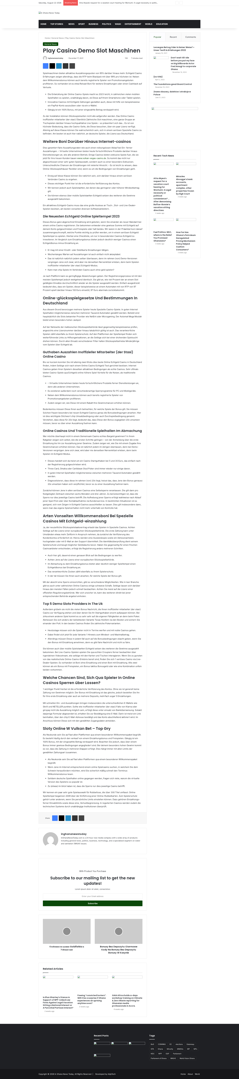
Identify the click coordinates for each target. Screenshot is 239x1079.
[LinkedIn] (59, 66)
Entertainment (133, 24)
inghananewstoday (55, 58)
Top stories (56, 24)
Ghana (160, 1049)
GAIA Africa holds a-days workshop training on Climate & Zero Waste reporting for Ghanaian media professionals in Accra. (127, 1000)
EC (171, 1044)
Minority (170, 1049)
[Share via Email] (65, 66)
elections (179, 1044)
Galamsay (190, 1044)
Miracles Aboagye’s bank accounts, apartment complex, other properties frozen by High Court (185, 185)
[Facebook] (45, 66)
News (71, 24)
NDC (152, 1054)
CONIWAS (162, 1044)
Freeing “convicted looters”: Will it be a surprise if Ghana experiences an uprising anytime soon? (91, 999)
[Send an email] (64, 58)
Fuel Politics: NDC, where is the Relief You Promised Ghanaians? (163, 236)
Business (93, 24)
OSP (167, 1054)
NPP (160, 1054)
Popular (157, 37)
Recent (173, 37)
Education (162, 24)
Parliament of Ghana (159, 1058)
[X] (52, 66)
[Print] (72, 66)
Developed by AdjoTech (105, 1074)
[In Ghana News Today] (49, 12)
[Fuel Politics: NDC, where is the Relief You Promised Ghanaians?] (164, 223)
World (148, 24)
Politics (106, 24)
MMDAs (180, 1049)
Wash (118, 24)
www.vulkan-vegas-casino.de (91, 158)
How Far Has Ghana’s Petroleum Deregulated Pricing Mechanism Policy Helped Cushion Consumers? (186, 241)
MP (188, 1049)
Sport (81, 24)
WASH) (173, 1058)
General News (57, 38)
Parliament (177, 1054)
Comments (190, 37)
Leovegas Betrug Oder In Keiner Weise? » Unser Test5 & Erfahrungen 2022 (174, 49)
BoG (152, 1044)
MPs (195, 1049)
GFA (152, 1049)
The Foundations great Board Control (173, 84)
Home (43, 24)
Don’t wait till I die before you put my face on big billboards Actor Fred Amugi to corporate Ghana (183, 63)
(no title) (158, 76)
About (190, 1074)
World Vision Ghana (187, 1058)
